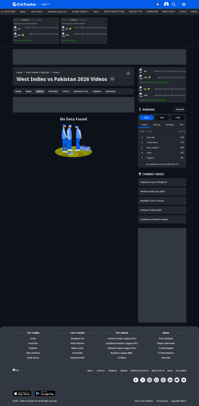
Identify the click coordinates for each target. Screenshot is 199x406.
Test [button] (146, 117)
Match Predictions (114, 11)
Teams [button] (144, 124)
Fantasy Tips (135, 11)
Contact (101, 370)
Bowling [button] (170, 124)
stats (66, 91)
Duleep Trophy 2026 (151, 210)
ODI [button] (162, 117)
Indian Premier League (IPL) (122, 338)
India (33, 338)
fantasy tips (81, 91)
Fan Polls (166, 357)
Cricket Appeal (166, 348)
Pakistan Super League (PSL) (122, 348)
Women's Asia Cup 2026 (153, 191)
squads (97, 91)
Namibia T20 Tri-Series (152, 200)
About (90, 370)
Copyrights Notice (178, 401)
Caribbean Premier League (154, 219)
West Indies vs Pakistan (24, 20)
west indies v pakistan (37, 72)
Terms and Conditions (143, 401)
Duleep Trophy (79, 11)
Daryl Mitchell (77, 357)
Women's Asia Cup (57, 11)
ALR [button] (181, 124)
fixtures (53, 91)
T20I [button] (178, 117)
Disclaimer (181, 370)
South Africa (33, 357)
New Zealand (33, 352)
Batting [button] (156, 124)
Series (194, 11)
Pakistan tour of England (154, 182)
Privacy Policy (162, 401)
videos (40, 91)
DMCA (170, 370)
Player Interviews (166, 343)
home (18, 91)
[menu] (183, 4)
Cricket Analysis (166, 352)
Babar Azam (77, 348)
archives (111, 91)
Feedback (112, 370)
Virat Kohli (77, 352)
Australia (33, 343)
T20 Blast (121, 357)
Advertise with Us (139, 370)
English (44, 4)
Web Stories (169, 11)
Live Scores (9, 11)
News (22, 11)
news (29, 91)
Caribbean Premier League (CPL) (121, 343)
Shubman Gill (77, 338)
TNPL (95, 11)
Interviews (152, 11)
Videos (183, 11)
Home (19, 72)
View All (180, 109)
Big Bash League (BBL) (122, 352)
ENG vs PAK (36, 11)
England (33, 348)
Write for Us (158, 370)
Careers (123, 370)
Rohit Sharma (77, 343)
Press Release (166, 338)
